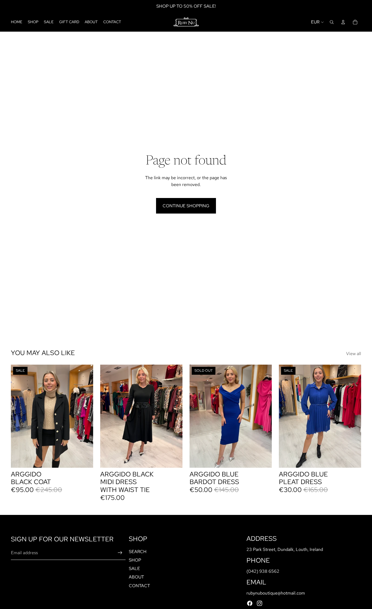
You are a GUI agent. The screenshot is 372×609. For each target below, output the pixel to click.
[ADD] (85, 459)
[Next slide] (85, 416)
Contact (139, 586)
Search (138, 551)
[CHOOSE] (174, 459)
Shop (135, 560)
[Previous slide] (19, 416)
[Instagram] (259, 603)
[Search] (332, 22)
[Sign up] (120, 553)
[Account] (343, 22)
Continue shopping (186, 206)
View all (353, 353)
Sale (134, 568)
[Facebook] (249, 603)
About (136, 577)
